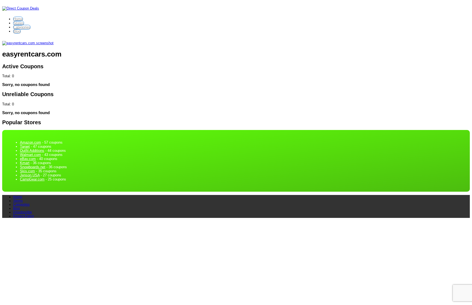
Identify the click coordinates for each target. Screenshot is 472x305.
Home (18, 19)
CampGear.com (32, 179)
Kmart (25, 163)
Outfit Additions (32, 151)
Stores (18, 23)
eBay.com (28, 159)
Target (25, 146)
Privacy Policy (23, 216)
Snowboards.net (32, 167)
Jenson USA (30, 175)
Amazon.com (30, 142)
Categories (21, 27)
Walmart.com (30, 155)
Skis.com (27, 171)
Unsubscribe (22, 212)
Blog (16, 31)
